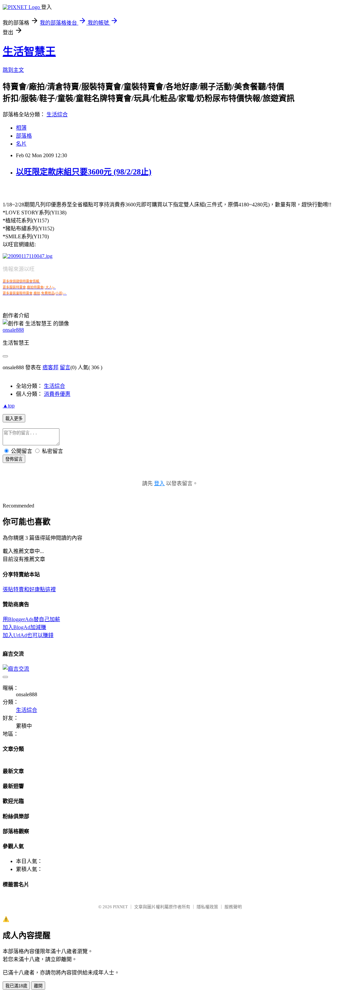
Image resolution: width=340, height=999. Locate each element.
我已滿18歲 (16, 985)
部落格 (24, 136)
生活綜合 (57, 114)
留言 (65, 367)
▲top (9, 405)
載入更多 (14, 418)
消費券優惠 (57, 394)
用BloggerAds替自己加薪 (31, 619)
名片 (21, 144)
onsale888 (13, 330)
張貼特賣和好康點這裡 (29, 589)
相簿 (21, 128)
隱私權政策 (207, 906)
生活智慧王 (29, 51)
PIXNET (120, 906)
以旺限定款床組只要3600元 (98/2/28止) (83, 171)
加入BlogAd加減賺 (24, 627)
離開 (38, 985)
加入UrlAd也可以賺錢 (28, 635)
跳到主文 (13, 70)
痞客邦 (50, 367)
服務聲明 (233, 906)
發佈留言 (14, 459)
